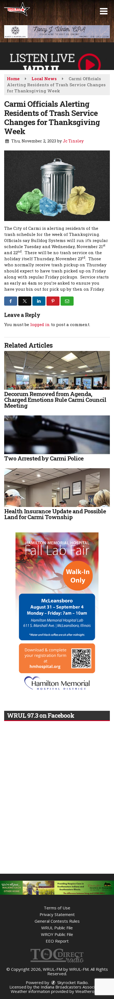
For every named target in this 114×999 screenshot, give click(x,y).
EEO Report (57, 941)
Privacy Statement (57, 914)
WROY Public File (57, 934)
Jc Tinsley (73, 141)
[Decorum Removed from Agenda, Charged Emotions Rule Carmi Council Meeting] (57, 370)
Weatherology (88, 991)
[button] (103, 11)
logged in (40, 324)
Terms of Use (57, 907)
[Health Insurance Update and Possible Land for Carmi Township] (57, 487)
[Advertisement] (57, 31)
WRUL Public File (57, 927)
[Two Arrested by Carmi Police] (57, 434)
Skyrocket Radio (72, 982)
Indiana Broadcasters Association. (73, 987)
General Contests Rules (57, 921)
